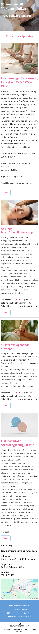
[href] (19, 589)
